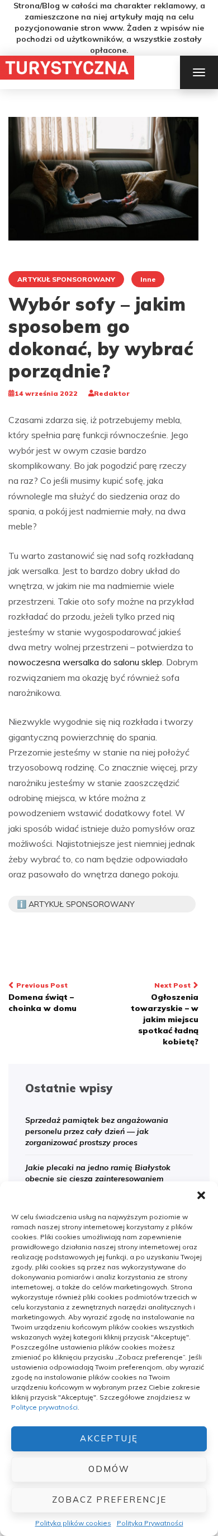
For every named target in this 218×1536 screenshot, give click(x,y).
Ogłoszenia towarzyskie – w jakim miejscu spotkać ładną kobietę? (164, 1014)
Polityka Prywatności (150, 1523)
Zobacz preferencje (109, 1499)
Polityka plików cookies (73, 1523)
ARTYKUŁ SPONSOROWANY (66, 279)
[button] (201, 1195)
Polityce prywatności (44, 1407)
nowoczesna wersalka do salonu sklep (85, 662)
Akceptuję (109, 1438)
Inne (147, 279)
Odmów (109, 1469)
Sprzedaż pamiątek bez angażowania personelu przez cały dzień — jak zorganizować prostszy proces (96, 1131)
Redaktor (112, 393)
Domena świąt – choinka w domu (42, 997)
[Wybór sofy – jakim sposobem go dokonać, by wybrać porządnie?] (103, 178)
